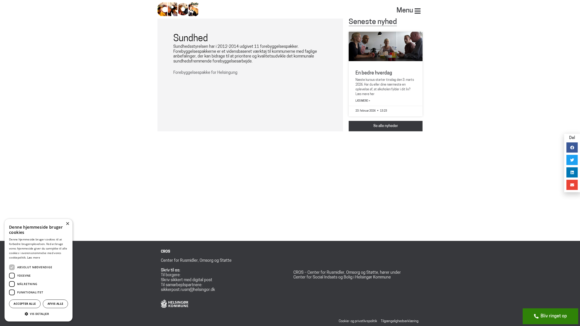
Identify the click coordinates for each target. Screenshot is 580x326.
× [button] (67, 223)
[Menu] (417, 11)
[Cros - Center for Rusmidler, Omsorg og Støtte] (177, 8)
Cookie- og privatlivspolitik (358, 321)
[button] (38, 314)
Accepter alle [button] (25, 304)
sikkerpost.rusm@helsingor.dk (188, 290)
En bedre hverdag (373, 73)
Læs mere (33, 257)
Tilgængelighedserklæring (399, 321)
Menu (404, 10)
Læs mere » (362, 101)
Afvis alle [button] (55, 304)
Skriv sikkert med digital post (186, 280)
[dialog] (38, 270)
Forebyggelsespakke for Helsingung (205, 73)
